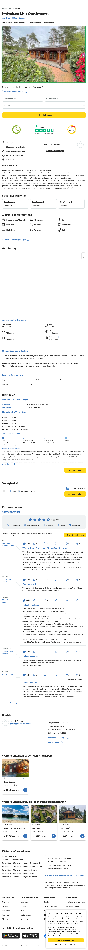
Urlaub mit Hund (65, 858)
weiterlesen (6, 464)
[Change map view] (5, 255)
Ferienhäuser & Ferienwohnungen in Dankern (19, 877)
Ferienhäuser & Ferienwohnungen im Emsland (19, 870)
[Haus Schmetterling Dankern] (72, 814)
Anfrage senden (75, 470)
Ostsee (5, 906)
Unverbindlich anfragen (44, 115)
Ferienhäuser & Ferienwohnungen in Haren (18, 873)
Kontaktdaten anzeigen (55, 151)
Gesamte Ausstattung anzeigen (14, 240)
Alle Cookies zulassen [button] (65, 940)
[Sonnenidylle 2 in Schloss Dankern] (44, 814)
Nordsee (5, 902)
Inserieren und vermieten (75, 902)
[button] (80, 3)
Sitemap (5, 919)
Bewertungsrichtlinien (9, 536)
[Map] (44, 283)
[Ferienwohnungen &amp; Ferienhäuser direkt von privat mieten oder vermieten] (3, 3)
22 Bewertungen (18, 18)
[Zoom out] (83, 257)
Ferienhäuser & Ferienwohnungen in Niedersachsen (22, 866)
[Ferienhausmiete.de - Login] (75, 3)
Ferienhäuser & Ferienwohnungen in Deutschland (21, 863)
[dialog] (66, 929)
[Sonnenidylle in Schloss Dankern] (15, 814)
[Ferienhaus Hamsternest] (15, 768)
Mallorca (6, 910)
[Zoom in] (83, 254)
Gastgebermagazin (72, 906)
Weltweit (6, 915)
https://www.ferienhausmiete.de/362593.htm (66, 876)
